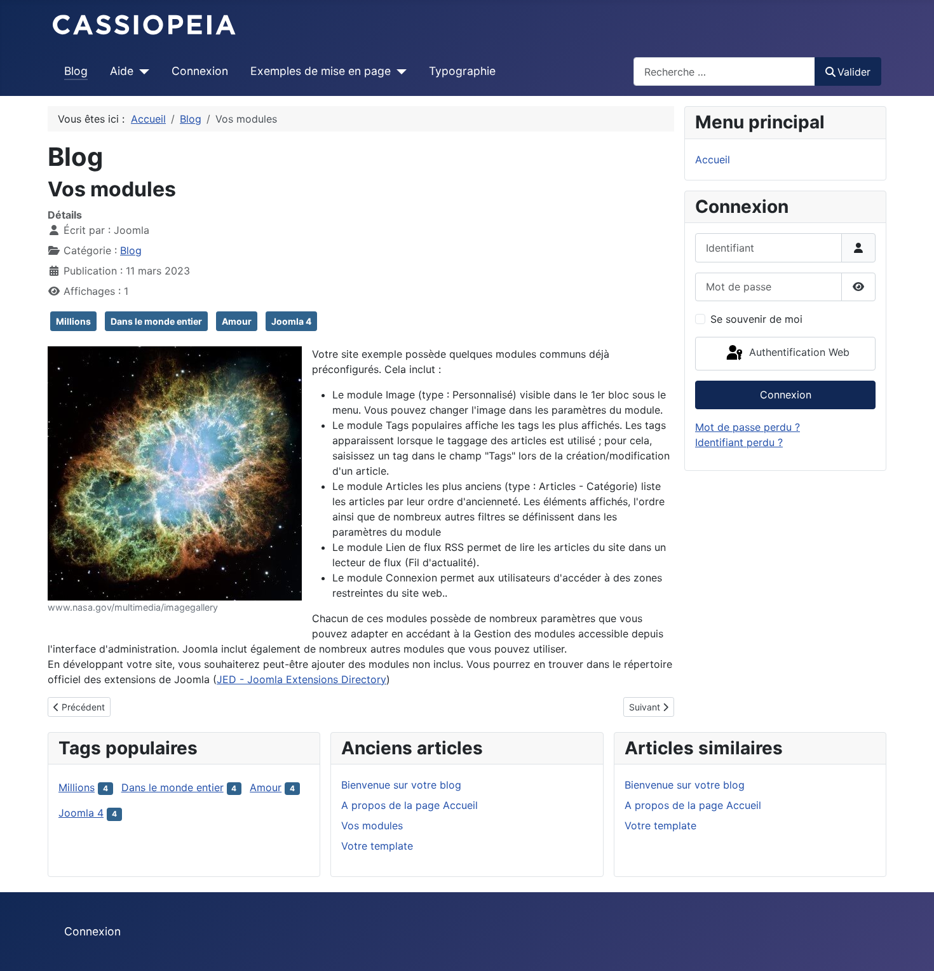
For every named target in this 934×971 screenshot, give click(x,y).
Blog (76, 71)
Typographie (462, 71)
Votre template (377, 845)
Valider (853, 71)
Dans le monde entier (156, 321)
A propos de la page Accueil (409, 805)
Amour (237, 321)
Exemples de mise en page (320, 71)
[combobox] (724, 71)
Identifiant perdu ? (739, 442)
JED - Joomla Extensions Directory (301, 679)
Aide (121, 71)
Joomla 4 (291, 321)
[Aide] (141, 71)
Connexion (200, 71)
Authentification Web (797, 352)
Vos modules (372, 825)
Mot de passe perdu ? (747, 427)
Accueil (712, 159)
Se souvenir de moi (756, 319)
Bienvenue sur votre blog (401, 784)
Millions (73, 321)
